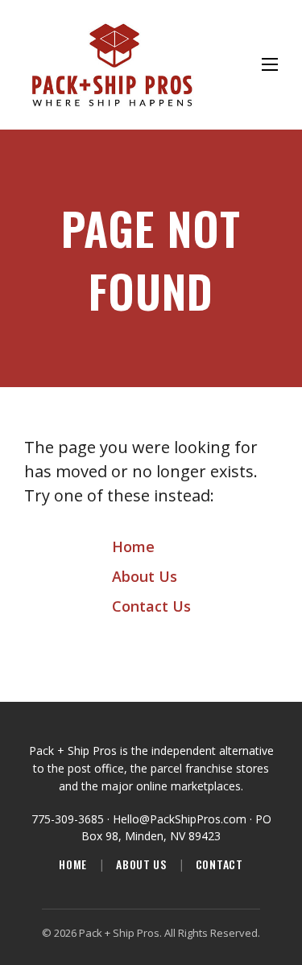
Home (133, 546)
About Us (144, 576)
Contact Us (151, 606)
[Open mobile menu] (270, 64)
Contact (219, 864)
